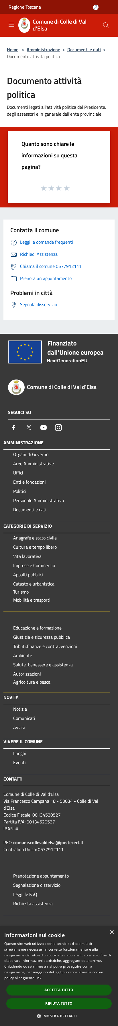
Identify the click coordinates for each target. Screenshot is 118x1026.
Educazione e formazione (37, 627)
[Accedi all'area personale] (95, 7)
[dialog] (59, 976)
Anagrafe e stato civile (35, 537)
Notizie (20, 708)
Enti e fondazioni (29, 481)
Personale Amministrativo (38, 500)
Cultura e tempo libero (35, 546)
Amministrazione (43, 49)
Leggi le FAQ (25, 894)
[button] (59, 1015)
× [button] (111, 932)
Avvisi (19, 727)
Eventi (19, 762)
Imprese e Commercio (34, 565)
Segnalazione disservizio (36, 885)
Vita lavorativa (27, 556)
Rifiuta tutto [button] (58, 1003)
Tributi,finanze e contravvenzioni (45, 646)
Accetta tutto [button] (58, 989)
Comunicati (24, 718)
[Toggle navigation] (11, 24)
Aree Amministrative (33, 463)
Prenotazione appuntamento (41, 875)
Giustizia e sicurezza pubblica (41, 637)
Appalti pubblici (28, 574)
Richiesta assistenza (33, 903)
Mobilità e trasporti (31, 599)
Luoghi (19, 753)
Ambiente (22, 655)
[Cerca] (106, 25)
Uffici (18, 472)
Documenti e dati (84, 49)
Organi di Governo (30, 454)
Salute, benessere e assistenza (43, 664)
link (38, 977)
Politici (19, 491)
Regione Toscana (25, 6)
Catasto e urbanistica (33, 583)
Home (12, 49)
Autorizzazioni (27, 673)
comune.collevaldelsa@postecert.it (48, 842)
